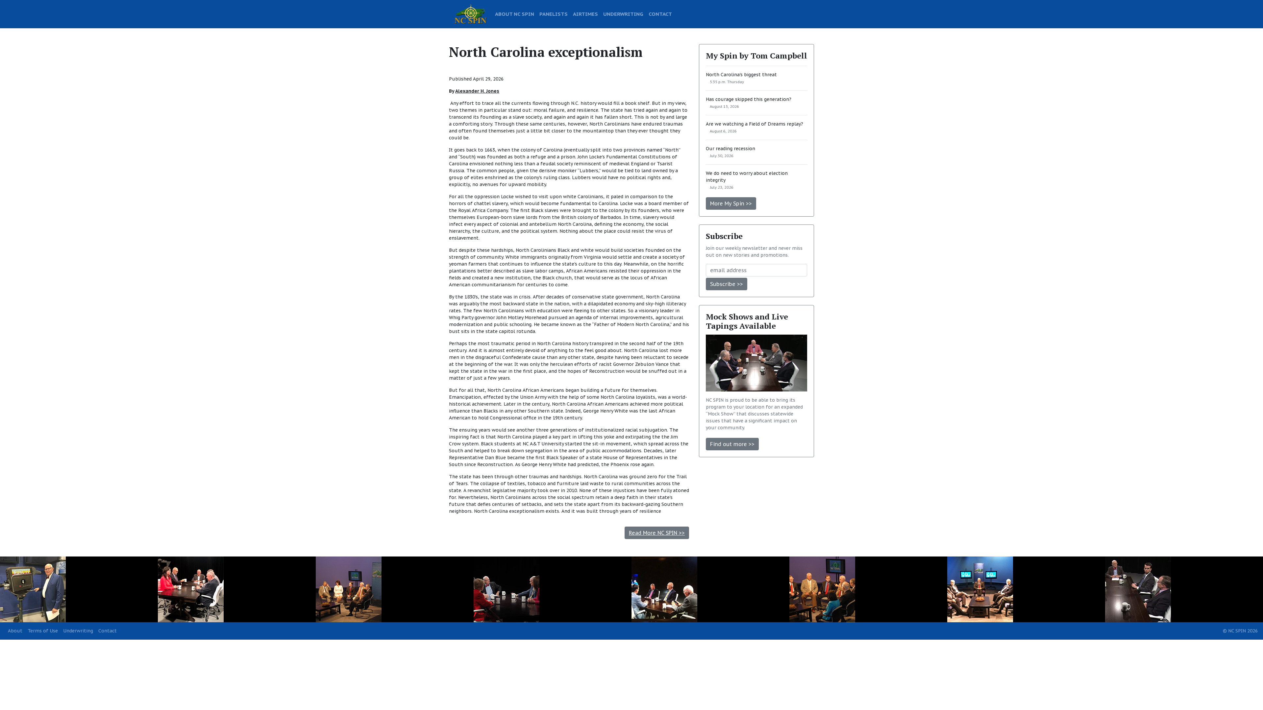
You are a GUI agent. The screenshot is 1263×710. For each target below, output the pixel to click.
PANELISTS (553, 14)
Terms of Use (43, 631)
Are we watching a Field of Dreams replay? (754, 124)
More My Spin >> (731, 203)
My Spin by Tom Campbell (756, 55)
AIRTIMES (585, 14)
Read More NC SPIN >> (657, 533)
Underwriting (78, 631)
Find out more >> (732, 444)
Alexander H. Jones (477, 91)
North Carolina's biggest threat (741, 75)
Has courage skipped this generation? (748, 99)
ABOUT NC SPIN (514, 14)
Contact (107, 631)
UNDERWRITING (623, 14)
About (15, 631)
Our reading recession (730, 149)
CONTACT (660, 14)
